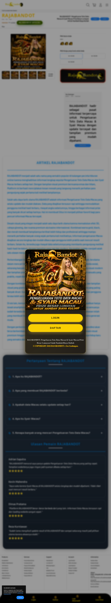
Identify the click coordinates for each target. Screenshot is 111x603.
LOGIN (55, 318)
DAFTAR (55, 328)
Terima (20, 597)
